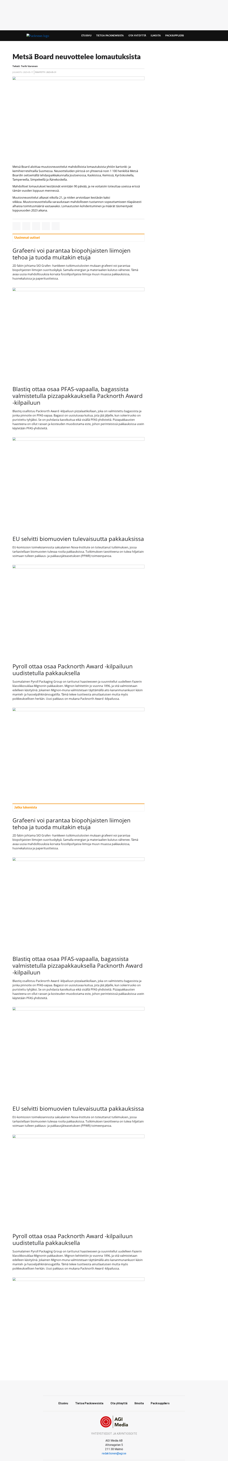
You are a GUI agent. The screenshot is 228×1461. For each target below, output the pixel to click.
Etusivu (86, 36)
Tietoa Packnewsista (110, 36)
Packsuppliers (174, 36)
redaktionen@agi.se (114, 1453)
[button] (16, 226)
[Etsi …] (208, 35)
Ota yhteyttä (137, 36)
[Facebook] (114, 1387)
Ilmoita (156, 36)
